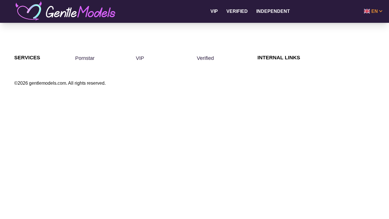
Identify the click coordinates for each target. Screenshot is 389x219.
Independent (273, 11)
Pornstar (85, 58)
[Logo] (71, 11)
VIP (214, 11)
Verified (237, 11)
